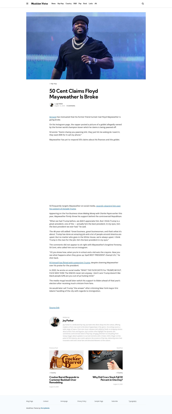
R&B (75, 3)
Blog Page (29, 401)
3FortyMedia (45, 408)
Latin (91, 3)
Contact (45, 401)
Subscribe (115, 401)
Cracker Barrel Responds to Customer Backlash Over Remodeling (64, 380)
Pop (80, 3)
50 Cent (52, 117)
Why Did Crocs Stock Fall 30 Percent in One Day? (108, 378)
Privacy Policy (81, 401)
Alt (96, 3)
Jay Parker (59, 104)
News (54, 3)
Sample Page (99, 401)
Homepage (64, 401)
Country (69, 3)
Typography (132, 401)
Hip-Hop (61, 3)
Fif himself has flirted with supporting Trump (69, 262)
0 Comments (71, 106)
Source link (54, 307)
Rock (85, 3)
